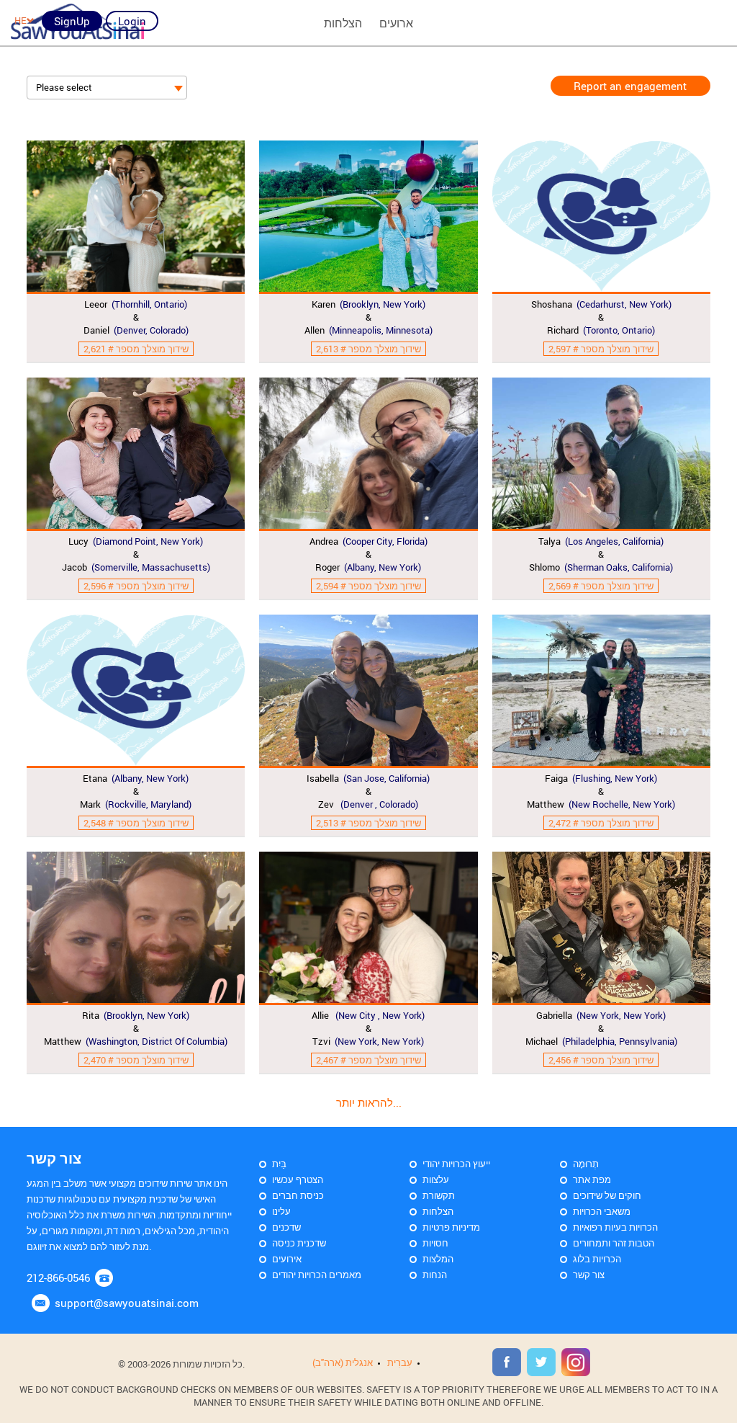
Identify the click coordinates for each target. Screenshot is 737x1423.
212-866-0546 (58, 1277)
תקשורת (438, 1195)
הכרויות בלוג (597, 1258)
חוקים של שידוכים (607, 1195)
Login (132, 21)
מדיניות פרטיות (451, 1227)
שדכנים (286, 1227)
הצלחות (437, 1211)
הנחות (434, 1274)
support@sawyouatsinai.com (127, 1302)
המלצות (437, 1258)
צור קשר (589, 1274)
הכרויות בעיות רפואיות (615, 1227)
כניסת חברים (298, 1195)
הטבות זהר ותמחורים (613, 1242)
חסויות (435, 1242)
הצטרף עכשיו (297, 1179)
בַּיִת (279, 1163)
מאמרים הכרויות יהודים (316, 1274)
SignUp (72, 21)
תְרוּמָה (586, 1163)
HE (20, 20)
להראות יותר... (369, 1102)
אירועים (287, 1258)
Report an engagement (630, 86)
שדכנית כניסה (299, 1242)
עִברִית (399, 1362)
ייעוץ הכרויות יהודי (456, 1163)
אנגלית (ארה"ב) (342, 1362)
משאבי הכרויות (601, 1211)
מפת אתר (592, 1179)
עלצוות (435, 1179)
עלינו (281, 1211)
